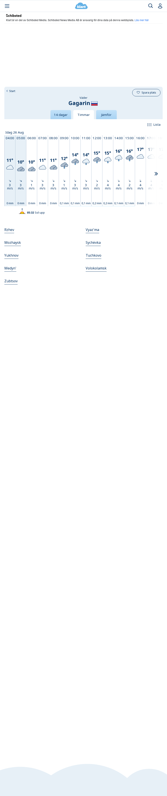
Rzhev (9, 229)
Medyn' (10, 268)
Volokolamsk (96, 268)
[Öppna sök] (150, 5)
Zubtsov (11, 281)
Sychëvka (93, 242)
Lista (156, 124)
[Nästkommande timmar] (156, 174)
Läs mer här (142, 20)
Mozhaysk (12, 242)
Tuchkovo (93, 255)
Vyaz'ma (92, 229)
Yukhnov (11, 255)
